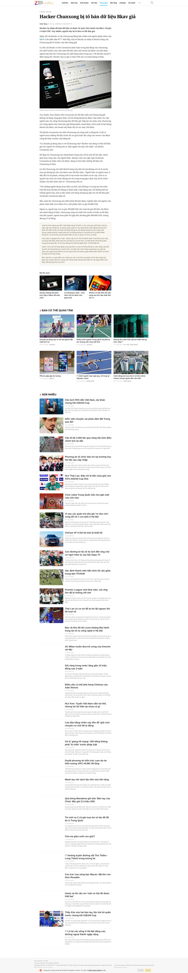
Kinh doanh (84, 3)
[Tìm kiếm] (152, 3)
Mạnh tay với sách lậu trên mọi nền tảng (87, 779)
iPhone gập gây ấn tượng (50, 376)
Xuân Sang (43, 24)
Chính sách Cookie (94, 970)
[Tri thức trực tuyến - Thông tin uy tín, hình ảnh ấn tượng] (44, 3)
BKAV (42, 39)
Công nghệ (104, 3)
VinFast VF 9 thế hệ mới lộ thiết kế (83, 533)
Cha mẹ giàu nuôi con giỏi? (80, 836)
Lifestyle (122, 3)
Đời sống (113, 3)
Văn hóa (94, 3)
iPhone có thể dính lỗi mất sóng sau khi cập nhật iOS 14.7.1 (100, 295)
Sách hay (74, 3)
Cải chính (131, 3)
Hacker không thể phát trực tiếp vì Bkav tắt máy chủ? (50, 295)
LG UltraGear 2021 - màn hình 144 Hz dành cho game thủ (74, 295)
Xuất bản (65, 3)
